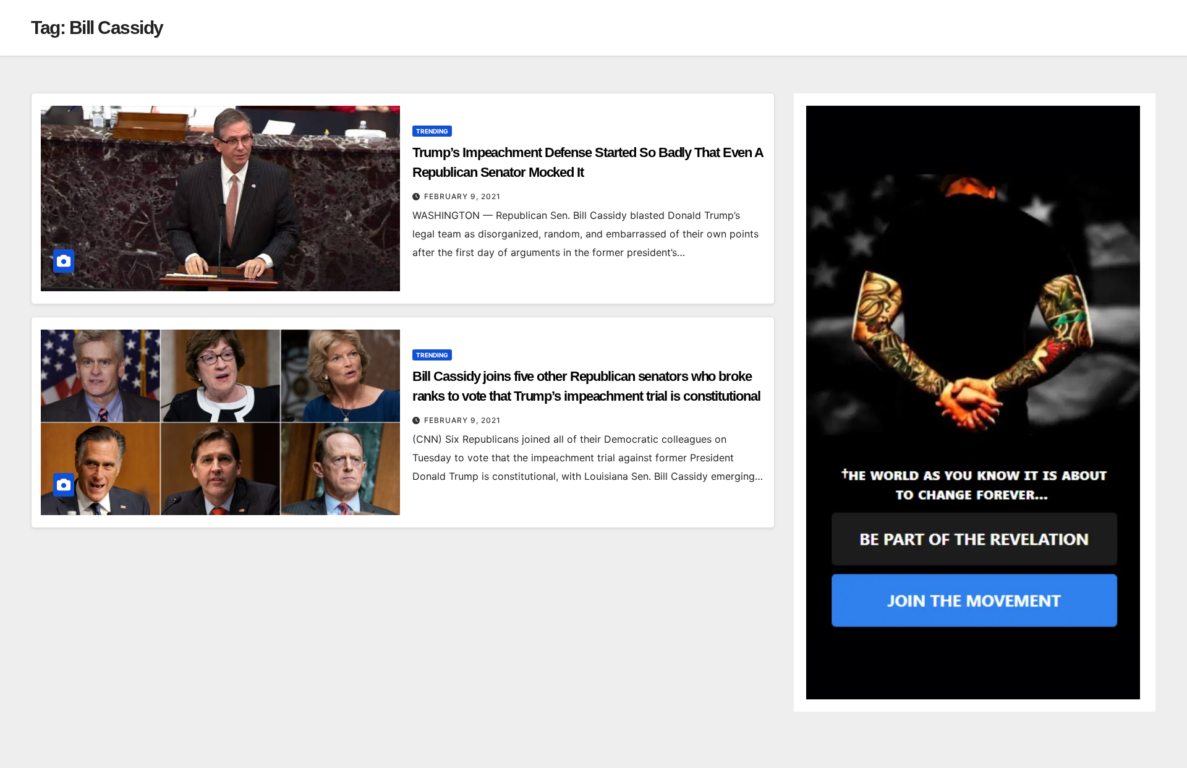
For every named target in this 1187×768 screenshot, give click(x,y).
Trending (432, 131)
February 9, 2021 (462, 196)
